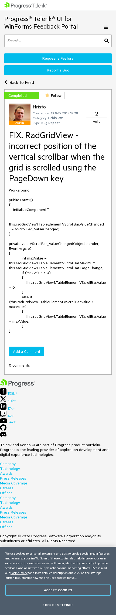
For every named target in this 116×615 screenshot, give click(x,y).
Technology (10, 468)
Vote (97, 121)
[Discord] (3, 435)
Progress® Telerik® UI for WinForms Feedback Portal (41, 22)
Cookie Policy (19, 573)
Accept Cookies (58, 590)
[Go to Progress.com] (17, 385)
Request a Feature (58, 58)
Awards (6, 473)
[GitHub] (3, 429)
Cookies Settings (57, 605)
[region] (58, 581)
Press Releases (13, 478)
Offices (6, 492)
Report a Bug (58, 70)
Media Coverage (13, 483)
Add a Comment (26, 351)
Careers (6, 488)
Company (8, 463)
